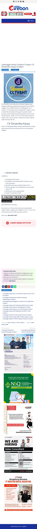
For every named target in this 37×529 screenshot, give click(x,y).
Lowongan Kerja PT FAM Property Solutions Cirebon (18, 319)
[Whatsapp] (15, 286)
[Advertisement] (18, 43)
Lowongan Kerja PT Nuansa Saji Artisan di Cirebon (17, 315)
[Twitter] (16, 1)
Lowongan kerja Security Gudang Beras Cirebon (16, 307)
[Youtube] (23, 1)
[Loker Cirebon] (18, 7)
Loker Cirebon (11, 322)
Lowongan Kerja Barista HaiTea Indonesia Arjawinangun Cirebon (15, 298)
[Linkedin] (21, 1)
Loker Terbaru (20, 322)
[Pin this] (9, 286)
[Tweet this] (6, 286)
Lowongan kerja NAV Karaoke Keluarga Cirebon (9, 330)
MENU (32, 21)
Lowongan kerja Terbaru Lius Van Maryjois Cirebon (17, 309)
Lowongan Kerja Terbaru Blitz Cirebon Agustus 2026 (18, 317)
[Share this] (3, 286)
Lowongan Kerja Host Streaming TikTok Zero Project (18, 305)
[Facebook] (14, 1)
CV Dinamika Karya (11, 126)
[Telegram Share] (12, 286)
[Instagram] (18, 1)
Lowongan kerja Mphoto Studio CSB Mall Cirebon (28, 330)
